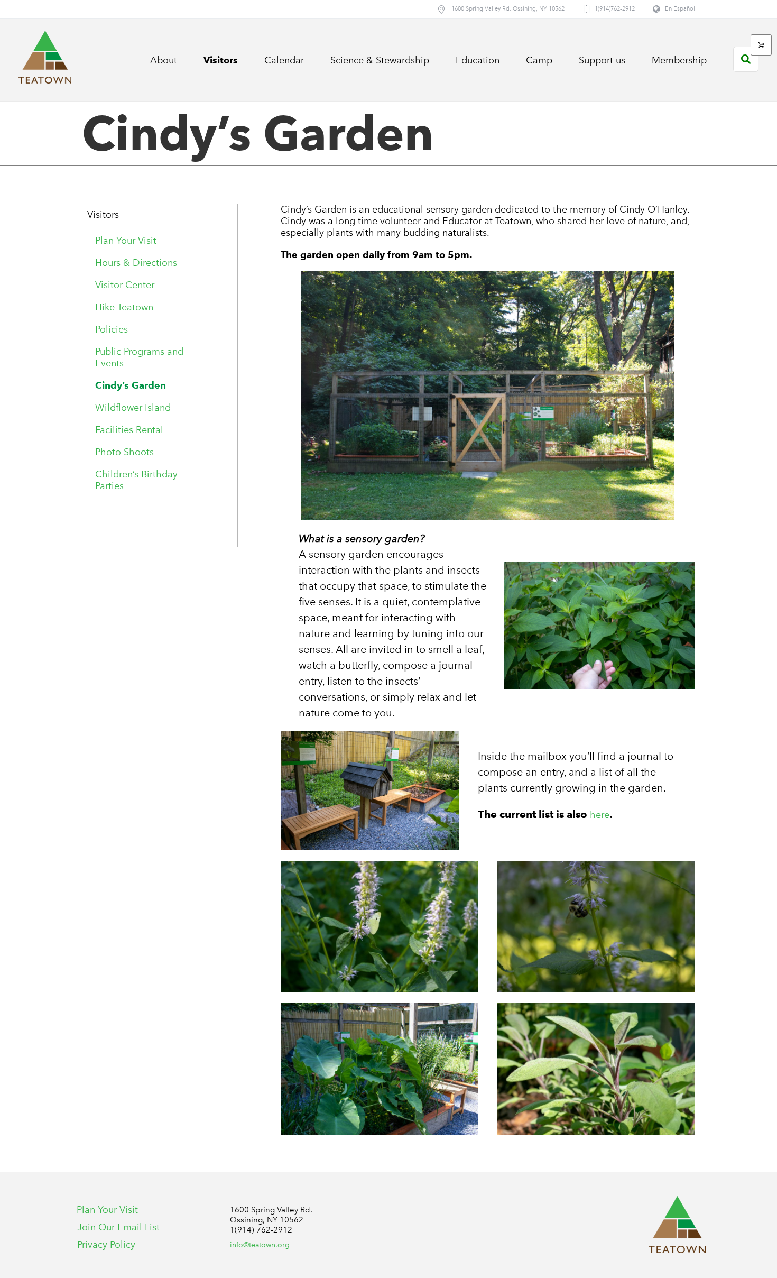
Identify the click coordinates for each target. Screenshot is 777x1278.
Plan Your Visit (125, 240)
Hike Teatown (124, 307)
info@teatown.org (260, 1244)
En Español (680, 8)
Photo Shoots (124, 452)
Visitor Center (124, 285)
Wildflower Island (133, 407)
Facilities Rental (129, 430)
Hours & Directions (136, 263)
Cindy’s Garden (130, 385)
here (599, 815)
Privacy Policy (106, 1244)
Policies (111, 329)
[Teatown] (677, 1224)
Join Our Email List (118, 1227)
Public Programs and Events (139, 357)
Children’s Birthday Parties (136, 480)
